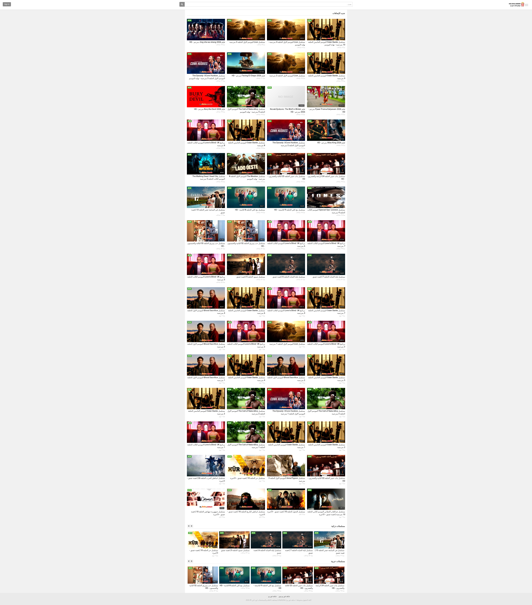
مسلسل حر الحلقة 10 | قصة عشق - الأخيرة (247, 478)
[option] (329, 544)
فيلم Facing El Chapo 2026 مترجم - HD (248, 75)
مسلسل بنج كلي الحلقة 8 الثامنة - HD (250, 210)
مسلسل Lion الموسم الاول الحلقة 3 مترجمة (247, 42)
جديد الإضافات (338, 13)
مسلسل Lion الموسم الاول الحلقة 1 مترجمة (287, 344)
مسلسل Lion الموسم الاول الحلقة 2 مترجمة (287, 75)
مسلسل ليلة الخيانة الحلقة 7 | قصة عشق (329, 277)
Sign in (6, 4)
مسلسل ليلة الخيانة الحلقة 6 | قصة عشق (289, 277)
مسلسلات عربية (338, 561)
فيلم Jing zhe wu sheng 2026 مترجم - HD (207, 42)
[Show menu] (526, 5)
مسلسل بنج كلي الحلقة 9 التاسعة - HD (289, 210)
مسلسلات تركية (338, 526)
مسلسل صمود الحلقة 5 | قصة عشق (250, 277)
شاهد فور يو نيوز (284, 596)
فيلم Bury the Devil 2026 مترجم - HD (209, 109)
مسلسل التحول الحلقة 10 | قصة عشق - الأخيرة (286, 512)
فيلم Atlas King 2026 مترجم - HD (331, 143)
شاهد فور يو (272, 596)
